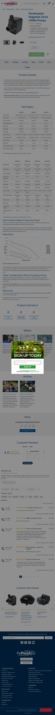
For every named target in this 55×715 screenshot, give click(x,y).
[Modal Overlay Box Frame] (27, 357)
